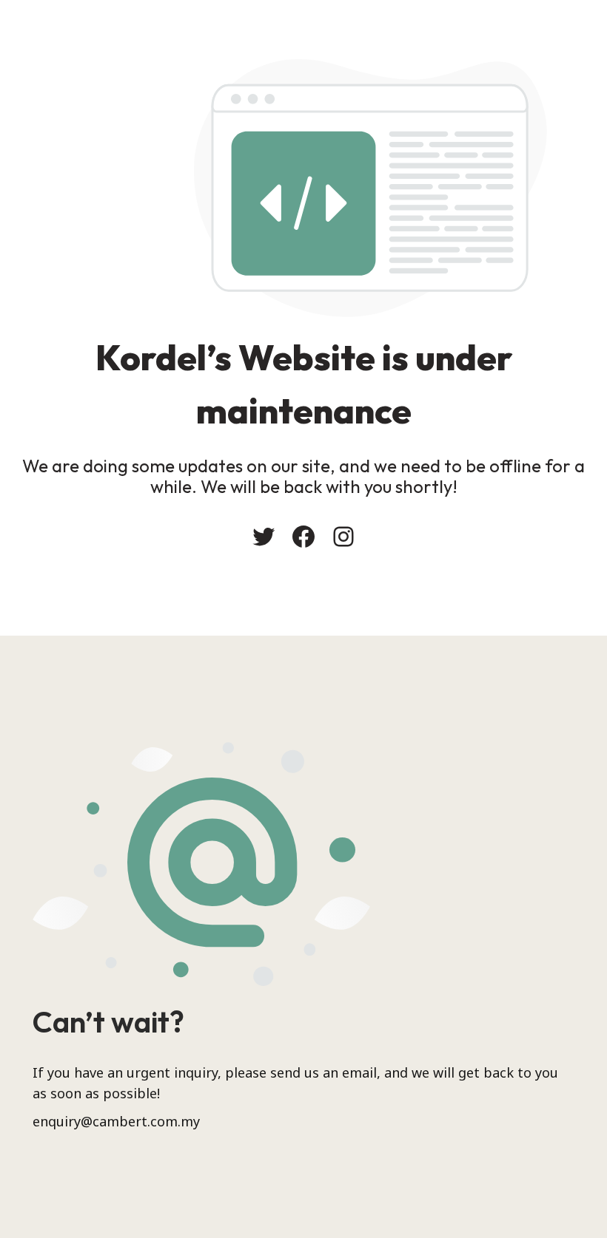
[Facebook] (303, 536)
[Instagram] (343, 536)
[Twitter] (263, 536)
